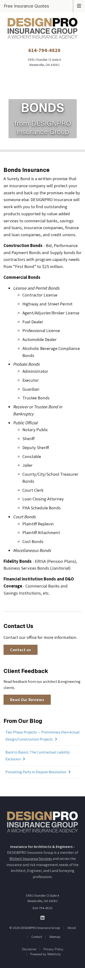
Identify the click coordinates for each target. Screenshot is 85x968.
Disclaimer (29, 949)
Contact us (20, 649)
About (72, 928)
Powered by (45, 954)
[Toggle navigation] (79, 5)
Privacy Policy (53, 949)
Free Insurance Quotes (26, 6)
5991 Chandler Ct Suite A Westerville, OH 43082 (42, 898)
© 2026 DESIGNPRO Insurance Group (34, 928)
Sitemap (54, 937)
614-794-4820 (42, 908)
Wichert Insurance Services (30, 858)
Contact (36, 937)
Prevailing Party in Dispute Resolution (35, 772)
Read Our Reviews (27, 699)
